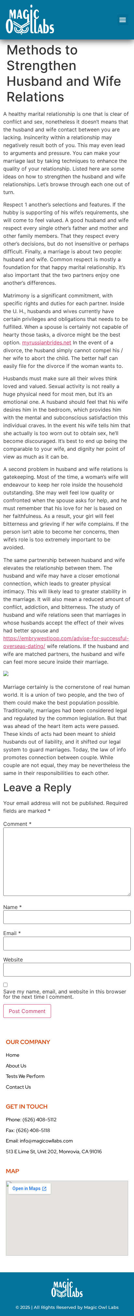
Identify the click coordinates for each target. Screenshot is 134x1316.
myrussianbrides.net (46, 342)
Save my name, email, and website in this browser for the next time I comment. (64, 994)
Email (12, 933)
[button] (122, 19)
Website (13, 959)
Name (12, 907)
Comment (17, 823)
